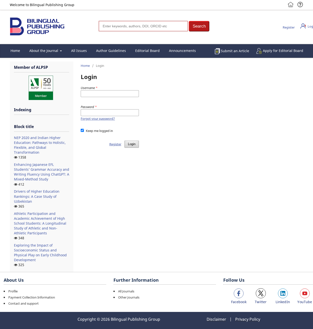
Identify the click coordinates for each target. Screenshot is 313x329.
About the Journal (44, 50)
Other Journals (128, 297)
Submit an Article (235, 51)
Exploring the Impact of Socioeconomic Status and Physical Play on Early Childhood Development (40, 252)
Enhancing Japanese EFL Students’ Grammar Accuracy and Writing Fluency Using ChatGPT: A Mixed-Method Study (41, 171)
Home (15, 50)
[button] (199, 26)
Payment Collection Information (31, 297)
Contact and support (23, 303)
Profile (13, 291)
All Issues (79, 50)
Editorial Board (147, 50)
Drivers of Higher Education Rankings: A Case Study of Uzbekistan (36, 196)
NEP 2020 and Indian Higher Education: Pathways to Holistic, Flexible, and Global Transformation (40, 145)
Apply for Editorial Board (283, 50)
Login (131, 144)
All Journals (126, 291)
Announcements (182, 50)
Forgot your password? (98, 118)
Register (289, 27)
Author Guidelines (111, 50)
